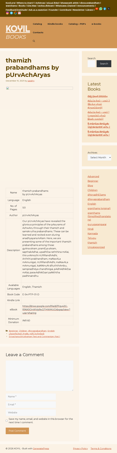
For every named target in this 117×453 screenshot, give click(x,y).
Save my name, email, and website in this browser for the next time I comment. (41, 421)
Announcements (85, 5)
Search (92, 58)
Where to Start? (25, 3)
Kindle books (55, 24)
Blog (90, 185)
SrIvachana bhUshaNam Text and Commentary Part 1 (34, 336)
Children (23, 331)
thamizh (92, 242)
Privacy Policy (80, 448)
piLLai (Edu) (53, 3)
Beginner (13, 331)
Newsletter (78, 10)
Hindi (90, 229)
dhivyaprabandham (37, 331)
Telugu (92, 238)
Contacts (38, 32)
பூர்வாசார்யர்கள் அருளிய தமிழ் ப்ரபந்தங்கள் (26, 333)
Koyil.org (10, 3)
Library (89, 10)
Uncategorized (96, 247)
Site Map (31, 5)
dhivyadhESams (97, 194)
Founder (53, 10)
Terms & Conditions (101, 448)
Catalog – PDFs (77, 24)
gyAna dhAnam (46, 5)
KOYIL (18, 28)
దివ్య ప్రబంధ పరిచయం (98, 96)
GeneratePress (41, 448)
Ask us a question (38, 10)
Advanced (93, 176)
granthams (11, 5)
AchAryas (40, 3)
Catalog (37, 24)
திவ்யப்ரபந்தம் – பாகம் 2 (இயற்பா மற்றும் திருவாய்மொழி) (99, 104)
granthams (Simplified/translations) (99, 216)
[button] (34, 41)
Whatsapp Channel (66, 5)
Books (22, 5)
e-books (96, 24)
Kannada (93, 233)
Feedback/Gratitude (16, 10)
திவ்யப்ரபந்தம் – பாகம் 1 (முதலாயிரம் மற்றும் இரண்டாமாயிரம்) (98, 115)
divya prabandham (90, 3)
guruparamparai (97, 224)
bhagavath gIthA (69, 3)
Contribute (65, 10)
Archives (92, 152)
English (51, 331)
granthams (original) (99, 208)
